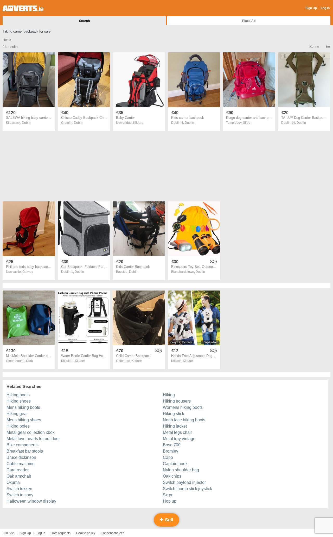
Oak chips (172, 476)
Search (84, 21)
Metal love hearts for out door (33, 438)
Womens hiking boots (183, 407)
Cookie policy (85, 533)
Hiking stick (173, 413)
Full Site (8, 533)
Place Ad (248, 21)
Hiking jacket (175, 426)
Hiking (169, 395)
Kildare (138, 123)
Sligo (246, 123)
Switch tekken (19, 488)
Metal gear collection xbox (31, 432)
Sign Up (311, 8)
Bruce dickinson (21, 457)
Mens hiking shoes (24, 420)
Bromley (170, 451)
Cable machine (21, 463)
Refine (314, 46)
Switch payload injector (184, 482)
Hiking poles (18, 426)
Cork (29, 361)
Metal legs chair (177, 432)
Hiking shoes (19, 401)
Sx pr (167, 495)
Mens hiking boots (23, 407)
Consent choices (112, 533)
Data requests (61, 533)
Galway (27, 272)
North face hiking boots (184, 420)
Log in (40, 533)
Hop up (169, 501)
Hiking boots (18, 395)
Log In (325, 8)
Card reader (18, 470)
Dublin (26, 123)
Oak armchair (19, 476)
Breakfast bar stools (25, 451)
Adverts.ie (23, 8)
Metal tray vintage (179, 438)
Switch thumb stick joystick (187, 488)
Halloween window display (31, 501)
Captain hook (175, 463)
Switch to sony (20, 495)
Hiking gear (17, 413)
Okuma (13, 482)
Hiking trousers (177, 401)
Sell (168, 519)
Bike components (23, 445)
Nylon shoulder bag (181, 470)
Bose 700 (172, 445)
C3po (168, 457)
